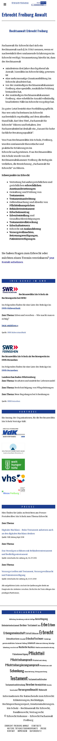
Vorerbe (49, 685)
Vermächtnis (40, 684)
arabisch (27, 619)
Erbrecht (46, 632)
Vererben (30, 684)
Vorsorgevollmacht (28, 689)
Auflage (32, 619)
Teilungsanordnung (41, 671)
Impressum (22, 731)
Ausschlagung (41, 619)
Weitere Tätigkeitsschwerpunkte (22, 728)
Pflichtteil (36, 653)
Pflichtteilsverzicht (46, 665)
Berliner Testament (28, 625)
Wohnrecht (43, 689)
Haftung (24, 643)
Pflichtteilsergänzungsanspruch (22, 665)
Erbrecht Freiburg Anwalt (17, 725)
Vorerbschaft (14, 690)
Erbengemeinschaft (14, 633)
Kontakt (11, 731)
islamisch (31, 643)
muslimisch (14, 647)
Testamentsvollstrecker (37, 679)
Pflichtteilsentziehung (40, 660)
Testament (19, 678)
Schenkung (17, 670)
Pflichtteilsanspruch (21, 659)
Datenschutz (36, 731)
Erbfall (28, 633)
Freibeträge (47, 639)
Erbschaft (22, 639)
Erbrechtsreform (12, 638)
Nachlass (31, 647)
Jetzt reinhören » (10, 325)
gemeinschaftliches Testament (12, 643)
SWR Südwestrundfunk (16, 333)
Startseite (36, 725)
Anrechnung (20, 619)
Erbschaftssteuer (34, 638)
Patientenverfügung (20, 654)
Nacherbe (23, 647)
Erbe (44, 624)
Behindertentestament (10, 625)
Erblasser (35, 633)
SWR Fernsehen (13, 401)
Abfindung (12, 619)
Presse (43, 728)
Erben (51, 624)
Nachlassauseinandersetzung (45, 647)
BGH (39, 625)
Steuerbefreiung (29, 671)
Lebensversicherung (42, 643)
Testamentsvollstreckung (15, 684)
